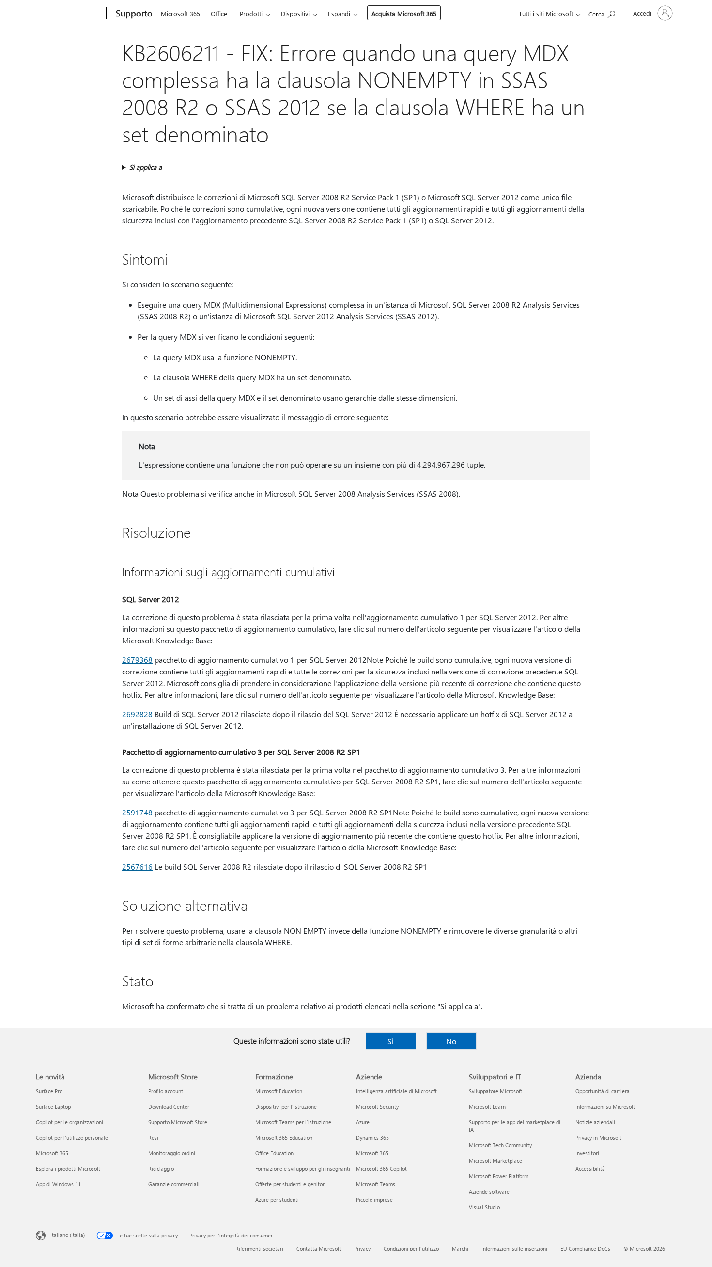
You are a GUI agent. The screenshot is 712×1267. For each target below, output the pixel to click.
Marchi (460, 1248)
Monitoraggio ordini (171, 1153)
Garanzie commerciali (174, 1184)
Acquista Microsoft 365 (403, 13)
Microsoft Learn (487, 1106)
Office (219, 13)
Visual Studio (484, 1207)
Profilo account (165, 1091)
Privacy (362, 1248)
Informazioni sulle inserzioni (514, 1248)
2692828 (137, 714)
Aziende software (489, 1191)
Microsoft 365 (180, 13)
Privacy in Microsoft (598, 1137)
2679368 (137, 660)
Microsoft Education (278, 1091)
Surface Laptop (53, 1106)
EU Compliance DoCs (585, 1248)
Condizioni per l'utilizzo (411, 1248)
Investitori (587, 1153)
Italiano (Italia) (67, 1234)
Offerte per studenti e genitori (290, 1184)
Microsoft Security (377, 1106)
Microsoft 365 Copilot (381, 1168)
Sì (390, 1041)
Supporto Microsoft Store (177, 1122)
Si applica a (145, 167)
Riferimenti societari (259, 1248)
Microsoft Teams (375, 1184)
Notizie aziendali (595, 1122)
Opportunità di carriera (602, 1091)
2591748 (137, 812)
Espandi (339, 13)
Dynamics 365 (372, 1137)
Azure (363, 1122)
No (451, 1041)
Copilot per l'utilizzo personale (72, 1137)
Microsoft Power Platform (498, 1176)
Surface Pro (49, 1091)
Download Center (168, 1106)
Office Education (274, 1153)
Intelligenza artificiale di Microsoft (396, 1091)
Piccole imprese (374, 1199)
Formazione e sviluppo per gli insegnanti (302, 1168)
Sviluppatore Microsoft (495, 1091)
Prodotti (251, 13)
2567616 (137, 866)
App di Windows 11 (58, 1184)
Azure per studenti (277, 1199)
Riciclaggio (161, 1168)
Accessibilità (590, 1168)
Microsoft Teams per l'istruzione (293, 1122)
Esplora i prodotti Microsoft (68, 1168)
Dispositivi (295, 13)
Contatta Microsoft (318, 1248)
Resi (153, 1137)
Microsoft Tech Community (500, 1145)
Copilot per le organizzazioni (69, 1122)
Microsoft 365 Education (283, 1137)
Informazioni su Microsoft (605, 1106)
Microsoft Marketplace (495, 1160)
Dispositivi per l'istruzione (286, 1106)
